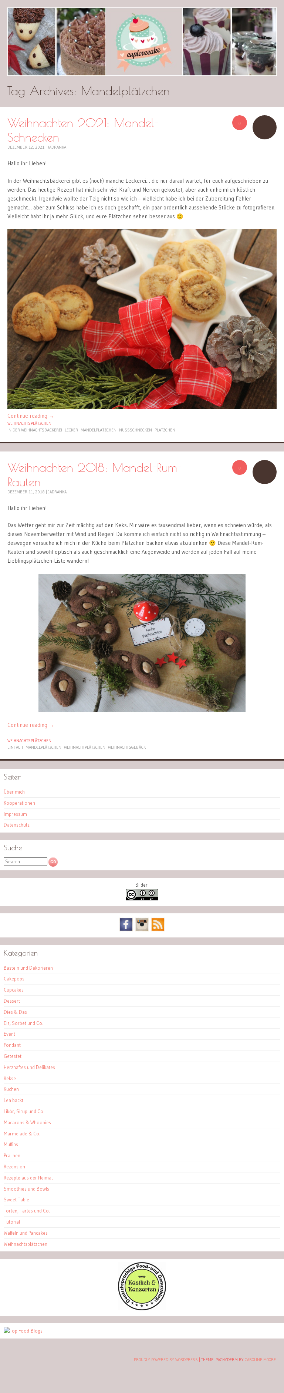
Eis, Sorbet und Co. (23, 1023)
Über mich (14, 792)
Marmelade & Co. (22, 1133)
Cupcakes (14, 990)
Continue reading (30, 415)
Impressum (15, 814)
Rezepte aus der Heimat (28, 1178)
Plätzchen (165, 430)
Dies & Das (15, 1012)
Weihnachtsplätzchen (29, 423)
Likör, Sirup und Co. (24, 1111)
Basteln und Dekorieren (28, 968)
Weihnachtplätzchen (84, 747)
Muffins (11, 1144)
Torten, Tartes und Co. (27, 1211)
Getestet (12, 1056)
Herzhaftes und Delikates (29, 1067)
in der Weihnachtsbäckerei (34, 430)
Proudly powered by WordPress (166, 1359)
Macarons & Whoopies (27, 1122)
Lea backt (13, 1100)
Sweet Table (16, 1199)
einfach (15, 747)
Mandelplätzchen (98, 430)
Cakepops (14, 979)
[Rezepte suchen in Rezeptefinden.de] (23, 1331)
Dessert (12, 1001)
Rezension (14, 1166)
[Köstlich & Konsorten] (142, 1308)
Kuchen (11, 1089)
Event (9, 1034)
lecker (71, 430)
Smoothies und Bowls (26, 1189)
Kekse (10, 1078)
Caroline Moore (260, 1359)
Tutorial (12, 1222)
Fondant (12, 1045)
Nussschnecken (135, 430)
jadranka (57, 147)
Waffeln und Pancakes (26, 1233)
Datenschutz (17, 825)
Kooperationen (19, 803)
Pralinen (12, 1155)
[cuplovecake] (142, 41)
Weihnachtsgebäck (127, 747)
